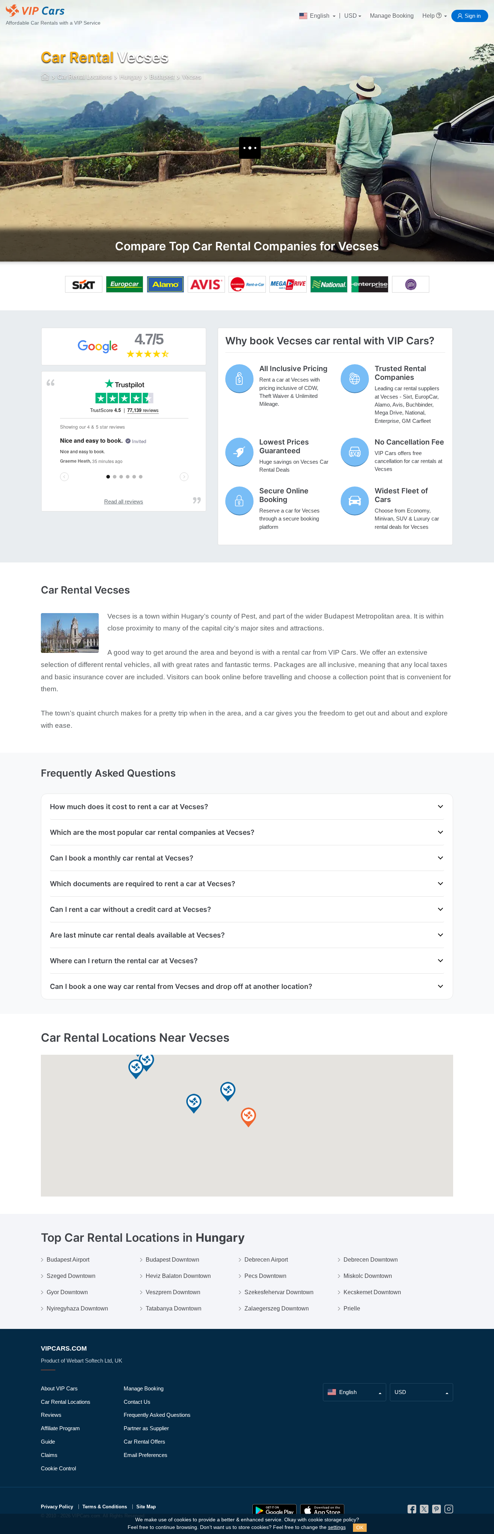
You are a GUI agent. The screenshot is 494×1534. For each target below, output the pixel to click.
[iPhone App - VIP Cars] (322, 1510)
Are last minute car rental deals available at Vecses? (137, 935)
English (319, 16)
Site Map (146, 1506)
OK (359, 1527)
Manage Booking (392, 16)
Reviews (51, 1415)
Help (429, 16)
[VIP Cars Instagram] (448, 1511)
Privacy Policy (57, 1506)
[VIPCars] (45, 77)
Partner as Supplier (146, 1428)
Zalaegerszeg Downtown (276, 1308)
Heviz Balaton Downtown (178, 1276)
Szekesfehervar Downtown (279, 1292)
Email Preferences (145, 1455)
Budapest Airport (68, 1260)
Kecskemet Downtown (372, 1292)
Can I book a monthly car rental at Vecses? (121, 858)
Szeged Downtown (71, 1276)
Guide (48, 1442)
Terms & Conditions (104, 1506)
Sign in (473, 16)
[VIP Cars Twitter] (424, 1511)
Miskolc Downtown (368, 1276)
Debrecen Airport (266, 1260)
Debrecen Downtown (371, 1260)
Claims (49, 1455)
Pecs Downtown (265, 1276)
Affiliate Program (60, 1428)
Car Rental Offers (144, 1442)
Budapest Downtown (172, 1260)
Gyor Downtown (67, 1292)
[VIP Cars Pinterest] (436, 1511)
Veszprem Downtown (173, 1292)
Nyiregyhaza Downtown (77, 1308)
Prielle (352, 1308)
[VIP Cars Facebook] (412, 1511)
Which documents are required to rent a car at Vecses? (142, 883)
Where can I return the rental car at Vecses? (123, 960)
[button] (227, 1092)
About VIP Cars (59, 1388)
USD (350, 16)
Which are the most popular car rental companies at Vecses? (152, 832)
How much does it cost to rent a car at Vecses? (129, 806)
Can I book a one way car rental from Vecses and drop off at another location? (181, 986)
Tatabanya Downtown (173, 1308)
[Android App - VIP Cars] (274, 1510)
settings (337, 1527)
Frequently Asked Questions (157, 1415)
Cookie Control (58, 1468)
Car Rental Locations (65, 1402)
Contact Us (137, 1402)
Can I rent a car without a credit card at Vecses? (130, 909)
